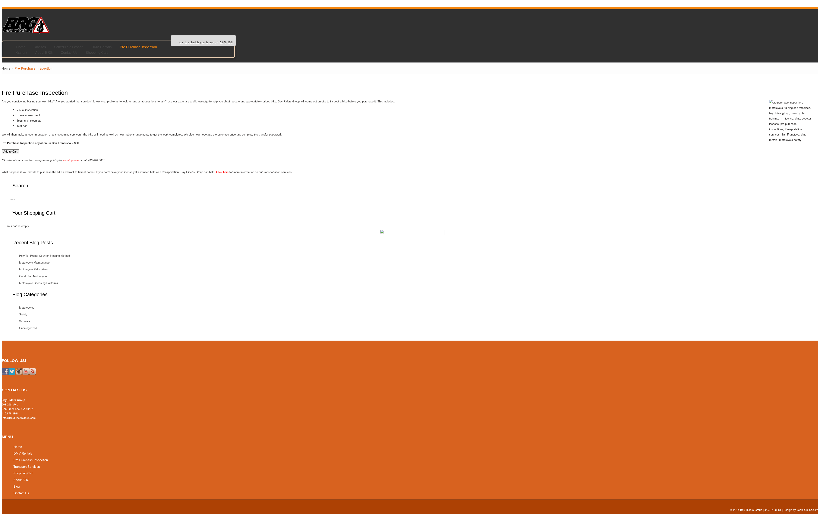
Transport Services (26, 466)
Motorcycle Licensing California (38, 283)
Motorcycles (26, 307)
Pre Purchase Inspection (138, 46)
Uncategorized (28, 328)
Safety (23, 314)
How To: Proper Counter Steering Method (44, 256)
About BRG (44, 52)
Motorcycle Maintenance (34, 262)
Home (6, 68)
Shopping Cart (97, 52)
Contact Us (69, 52)
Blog (16, 486)
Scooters (24, 321)
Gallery (21, 52)
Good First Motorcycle (33, 276)
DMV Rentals (22, 453)
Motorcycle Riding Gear (33, 269)
